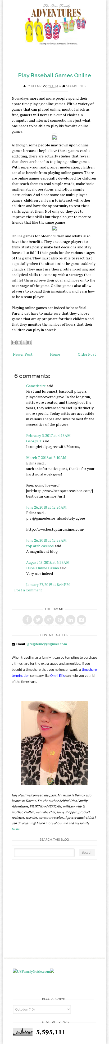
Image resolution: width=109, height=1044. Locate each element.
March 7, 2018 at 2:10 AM (46, 457)
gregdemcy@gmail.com (47, 643)
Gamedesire (36, 385)
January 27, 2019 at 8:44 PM (48, 584)
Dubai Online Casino (42, 567)
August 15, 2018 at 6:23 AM (48, 562)
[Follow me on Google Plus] (49, 620)
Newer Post (23, 354)
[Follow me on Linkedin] (70, 620)
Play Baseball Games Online (54, 75)
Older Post (87, 354)
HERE (16, 829)
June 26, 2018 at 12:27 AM (46, 540)
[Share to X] (24, 342)
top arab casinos (40, 545)
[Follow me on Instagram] (81, 620)
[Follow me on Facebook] (27, 620)
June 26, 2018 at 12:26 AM (46, 507)
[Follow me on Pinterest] (60, 620)
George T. (34, 440)
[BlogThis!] (19, 342)
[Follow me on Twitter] (38, 620)
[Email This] (14, 342)
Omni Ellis (57, 676)
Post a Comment (28, 589)
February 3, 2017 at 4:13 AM (48, 435)
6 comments (75, 86)
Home (55, 354)
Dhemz (36, 86)
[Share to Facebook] (29, 342)
